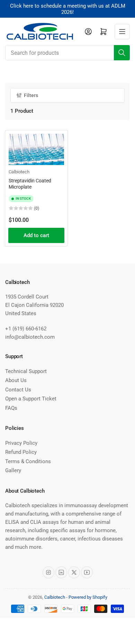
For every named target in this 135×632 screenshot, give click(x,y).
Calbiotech (19, 171)
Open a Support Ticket (30, 399)
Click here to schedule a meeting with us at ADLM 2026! (67, 9)
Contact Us (18, 390)
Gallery (13, 470)
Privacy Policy (21, 443)
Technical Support (26, 371)
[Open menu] (122, 31)
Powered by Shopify (88, 597)
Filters (31, 95)
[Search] (121, 52)
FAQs (11, 408)
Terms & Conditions (28, 461)
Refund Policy (21, 452)
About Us (16, 380)
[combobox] (67, 52)
